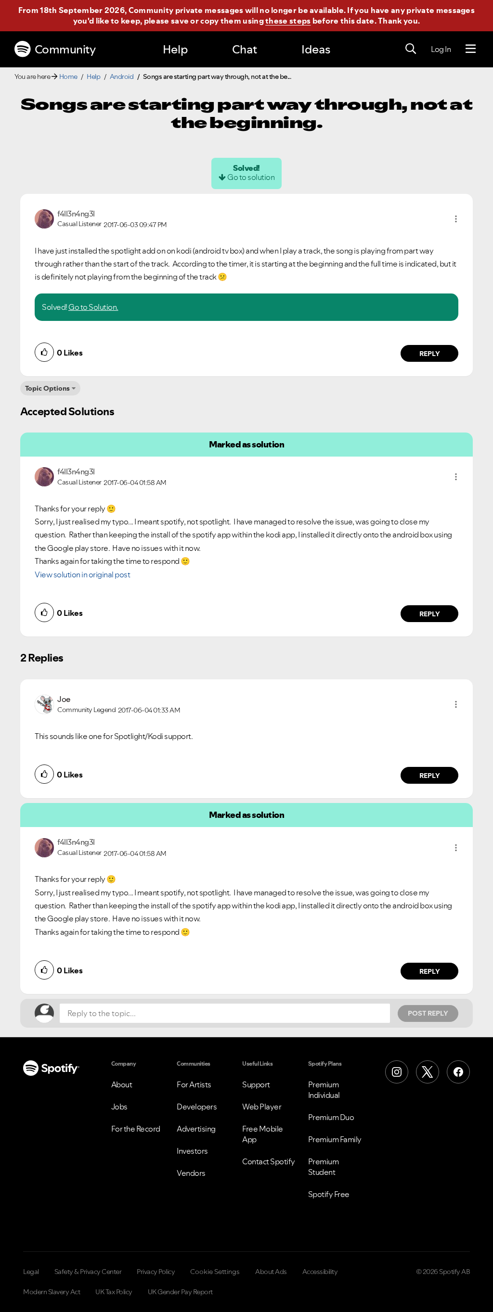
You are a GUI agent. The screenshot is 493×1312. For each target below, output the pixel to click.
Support (256, 1084)
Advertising (196, 1128)
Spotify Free (329, 1194)
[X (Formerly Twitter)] (427, 1071)
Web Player (261, 1106)
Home (68, 76)
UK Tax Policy (113, 1291)
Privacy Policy (156, 1271)
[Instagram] (396, 1071)
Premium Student (323, 1166)
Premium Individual (324, 1089)
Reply (429, 353)
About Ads (271, 1271)
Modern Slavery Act (51, 1291)
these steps (288, 20)
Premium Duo (331, 1117)
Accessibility (320, 1271)
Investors (192, 1151)
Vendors (191, 1173)
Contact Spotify (268, 1161)
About (121, 1084)
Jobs (119, 1106)
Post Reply (428, 1013)
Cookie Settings (215, 1271)
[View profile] (44, 218)
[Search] (410, 49)
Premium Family (335, 1139)
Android (122, 76)
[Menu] (471, 49)
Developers (197, 1106)
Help (175, 49)
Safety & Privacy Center (88, 1271)
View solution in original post (82, 574)
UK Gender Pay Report (180, 1291)
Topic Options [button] (47, 388)
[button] (456, 219)
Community (65, 49)
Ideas (315, 49)
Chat (244, 49)
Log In (441, 49)
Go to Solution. (93, 307)
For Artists (194, 1084)
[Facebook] (458, 1071)
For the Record (135, 1128)
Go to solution (250, 177)
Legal (31, 1271)
